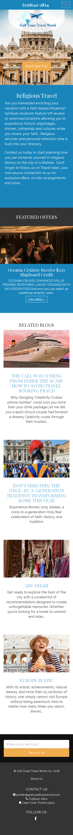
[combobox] (36, 744)
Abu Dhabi (36, 585)
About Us (36, 778)
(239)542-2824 (35, 5)
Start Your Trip (36, 66)
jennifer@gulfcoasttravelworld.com (38, 794)
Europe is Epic (36, 680)
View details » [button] (36, 299)
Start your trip (36, 752)
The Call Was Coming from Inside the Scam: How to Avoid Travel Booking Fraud (36, 383)
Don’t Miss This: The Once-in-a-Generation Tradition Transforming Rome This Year (36, 492)
